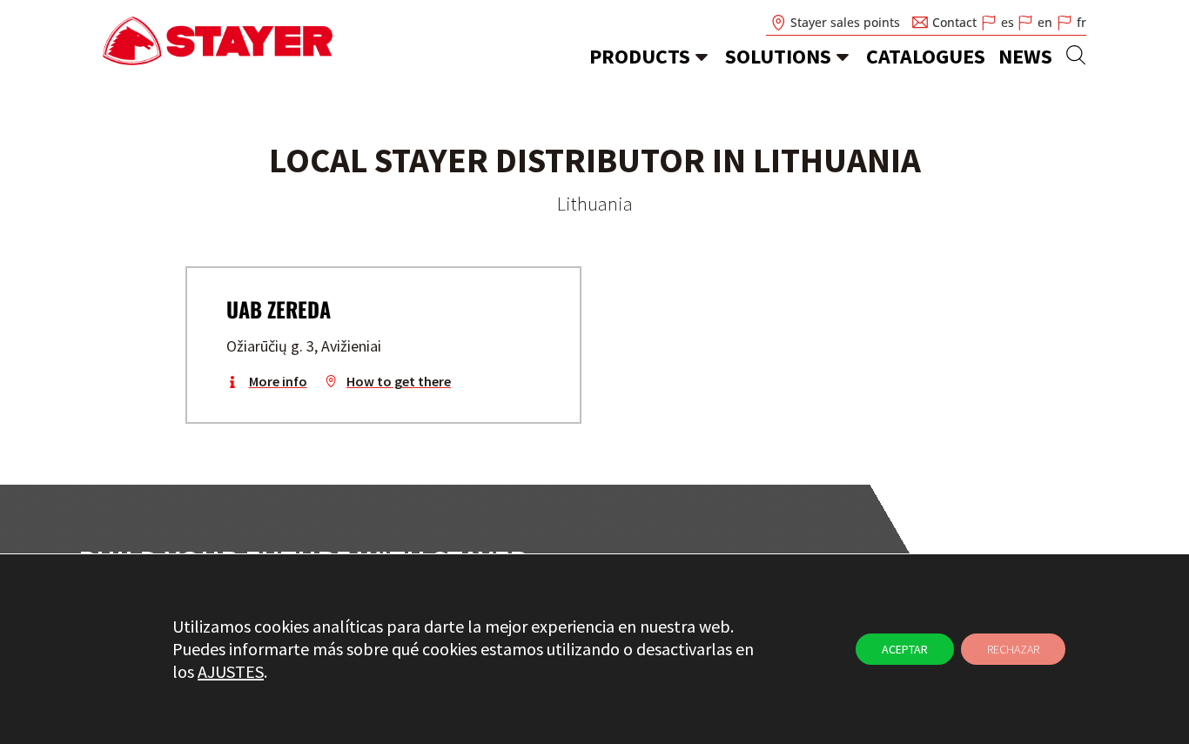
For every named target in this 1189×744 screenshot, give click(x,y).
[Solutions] (842, 56)
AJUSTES (231, 671)
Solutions (778, 56)
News (1025, 56)
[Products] (701, 56)
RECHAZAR (1013, 649)
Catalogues (925, 56)
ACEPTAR (905, 649)
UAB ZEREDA (278, 309)
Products (639, 56)
